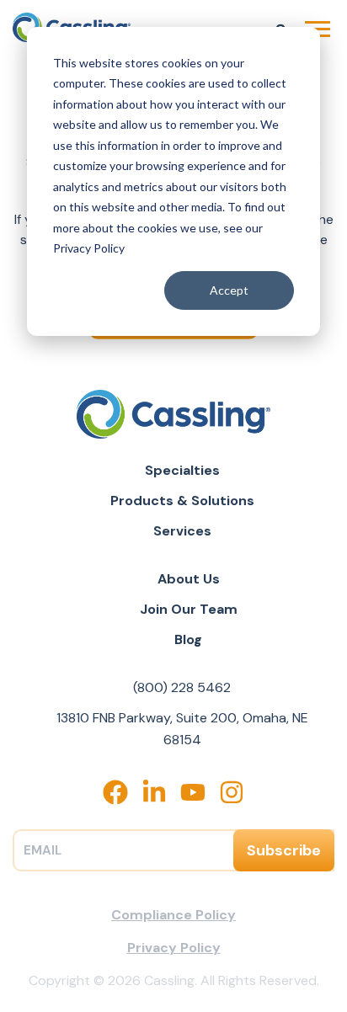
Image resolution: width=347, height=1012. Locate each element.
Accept (229, 290)
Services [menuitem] (182, 531)
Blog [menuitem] (188, 639)
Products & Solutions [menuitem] (182, 500)
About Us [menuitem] (188, 579)
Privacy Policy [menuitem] (174, 947)
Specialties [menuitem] (182, 470)
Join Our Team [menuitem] (189, 609)
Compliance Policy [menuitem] (173, 915)
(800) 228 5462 (182, 687)
